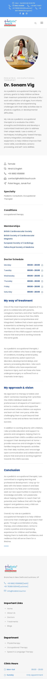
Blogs (9, 626)
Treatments (12, 621)
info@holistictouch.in (16, 591)
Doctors (10, 617)
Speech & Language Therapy (20, 652)
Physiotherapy (13, 643)
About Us (11, 613)
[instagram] (26, 13)
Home (10, 608)
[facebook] (20, 13)
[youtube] (23, 13)
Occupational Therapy (17, 647)
